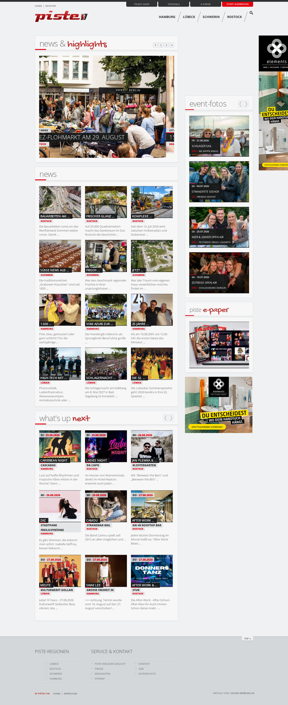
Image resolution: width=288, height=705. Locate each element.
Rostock (234, 17)
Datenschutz (147, 673)
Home (38, 5)
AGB (141, 668)
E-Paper (206, 4)
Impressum (70, 693)
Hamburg (167, 17)
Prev (165, 418)
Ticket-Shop (142, 4)
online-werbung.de (242, 693)
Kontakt (50, 5)
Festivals (174, 4)
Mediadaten (102, 673)
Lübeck (189, 17)
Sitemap (100, 678)
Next (171, 418)
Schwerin (211, 17)
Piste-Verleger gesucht (110, 663)
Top (246, 638)
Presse (99, 668)
